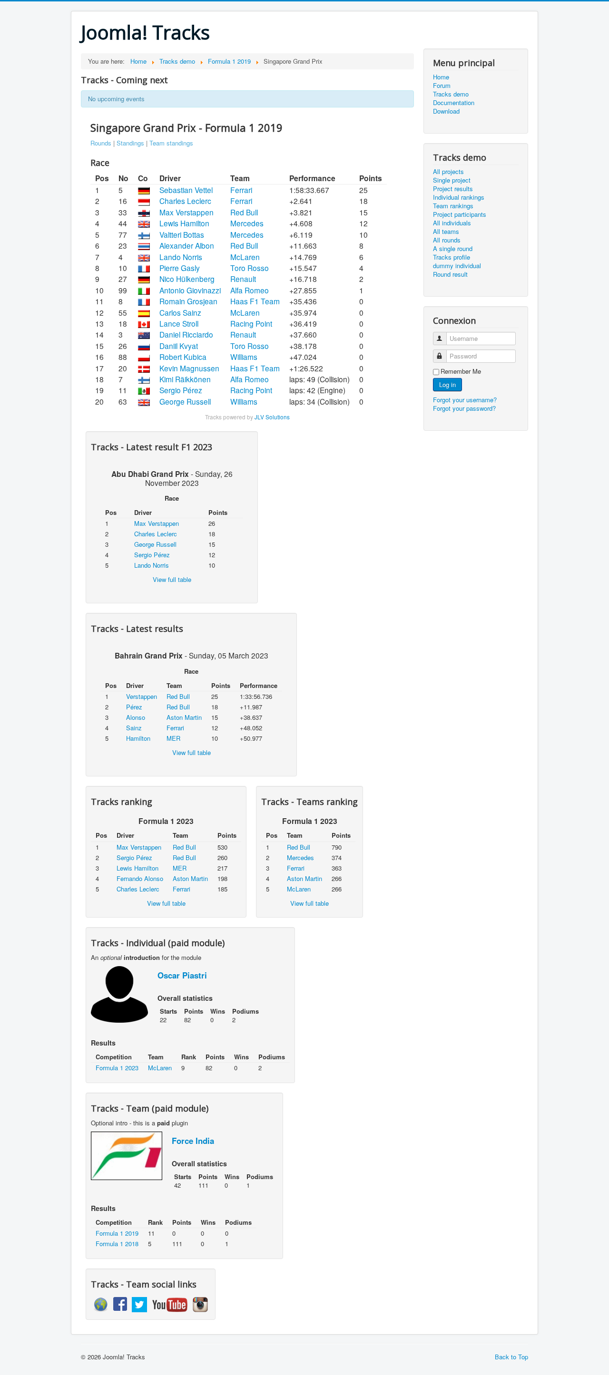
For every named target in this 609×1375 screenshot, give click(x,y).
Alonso (135, 717)
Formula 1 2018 (117, 1243)
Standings (130, 142)
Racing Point (251, 323)
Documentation (453, 102)
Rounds (100, 142)
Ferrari (241, 189)
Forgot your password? (464, 408)
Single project (452, 180)
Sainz (134, 727)
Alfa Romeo (249, 290)
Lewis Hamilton (184, 223)
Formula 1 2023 (117, 1067)
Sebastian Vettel (186, 189)
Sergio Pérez (180, 390)
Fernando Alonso (140, 878)
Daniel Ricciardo (186, 334)
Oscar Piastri (182, 975)
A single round (452, 248)
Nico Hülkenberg (187, 278)
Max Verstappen (186, 212)
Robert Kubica (182, 356)
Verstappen (141, 696)
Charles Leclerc (185, 200)
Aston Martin (184, 717)
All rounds (447, 240)
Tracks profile (451, 257)
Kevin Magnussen (189, 368)
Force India (193, 1140)
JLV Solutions (272, 417)
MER (173, 738)
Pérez (134, 706)
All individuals (452, 223)
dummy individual (457, 265)
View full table (172, 579)
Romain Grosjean (188, 301)
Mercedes (247, 223)
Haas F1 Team (255, 301)
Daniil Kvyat (178, 345)
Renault (243, 278)
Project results (453, 188)
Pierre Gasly (179, 267)
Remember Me (461, 371)
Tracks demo (451, 94)
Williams (243, 356)
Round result (450, 274)
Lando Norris (180, 257)
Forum (442, 85)
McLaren (245, 257)
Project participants (459, 214)
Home (441, 77)
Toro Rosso (249, 267)
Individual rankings (458, 197)
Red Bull (244, 212)
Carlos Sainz (180, 312)
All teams (446, 231)
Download (446, 111)
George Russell (185, 401)
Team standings (171, 142)
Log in (447, 384)
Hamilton (138, 738)
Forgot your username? (465, 399)
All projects (448, 171)
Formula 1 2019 (117, 1233)
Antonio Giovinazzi (190, 290)
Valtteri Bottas (181, 234)
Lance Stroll (178, 323)
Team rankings (453, 206)
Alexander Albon (186, 245)
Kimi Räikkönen (185, 379)
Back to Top (511, 1356)
